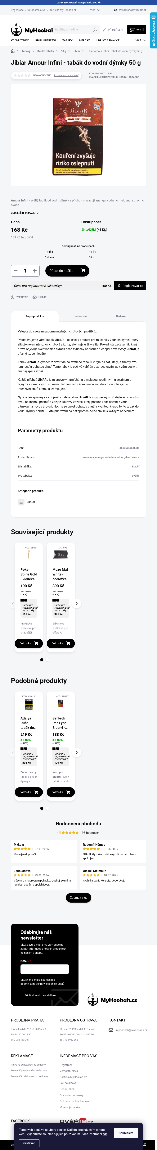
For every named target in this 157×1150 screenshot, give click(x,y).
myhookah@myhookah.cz (131, 1030)
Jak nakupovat (69, 1083)
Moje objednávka (70, 1107)
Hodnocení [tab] (80, 316)
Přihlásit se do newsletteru (40, 995)
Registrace (17, 9)
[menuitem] (21, 40)
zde (105, 1134)
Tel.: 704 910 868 (69, 1039)
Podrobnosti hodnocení (66, 75)
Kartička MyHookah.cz (62, 9)
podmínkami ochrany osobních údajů (42, 983)
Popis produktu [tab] (35, 316)
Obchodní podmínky (71, 1095)
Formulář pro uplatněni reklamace (29, 1070)
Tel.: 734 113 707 (20, 1039)
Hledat (95, 29)
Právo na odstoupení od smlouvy (28, 1064)
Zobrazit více (78, 898)
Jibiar (31, 502)
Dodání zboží (67, 1089)
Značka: (114, 77)
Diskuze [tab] (121, 316)
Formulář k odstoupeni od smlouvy (29, 1076)
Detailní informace (23, 213)
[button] (42, 660)
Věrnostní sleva (36, 9)
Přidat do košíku (61, 271)
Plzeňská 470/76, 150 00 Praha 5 (28, 1029)
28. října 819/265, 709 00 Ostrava (77, 1029)
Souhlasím (126, 1133)
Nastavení (29, 1143)
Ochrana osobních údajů (74, 1101)
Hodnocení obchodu (78, 824)
